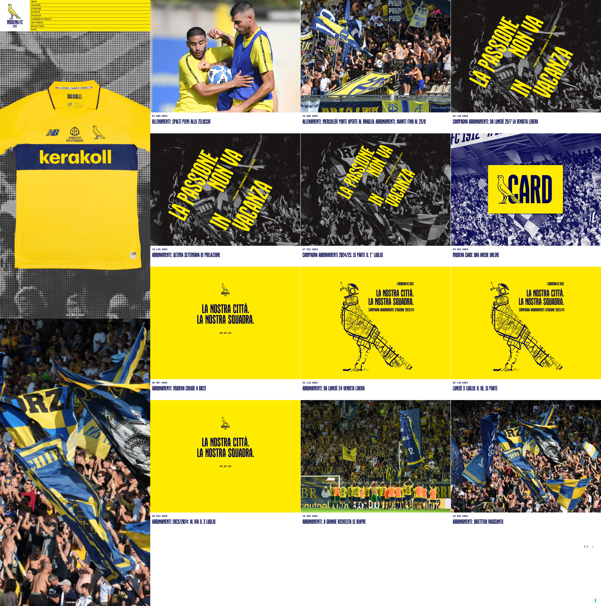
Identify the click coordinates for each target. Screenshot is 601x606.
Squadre (36, 5)
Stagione (36, 8)
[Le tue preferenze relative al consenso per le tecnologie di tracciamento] (595, 600)
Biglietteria (37, 26)
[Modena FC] (14, 16)
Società (35, 12)
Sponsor (36, 15)
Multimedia (37, 22)
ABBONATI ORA (75, 602)
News (34, 1)
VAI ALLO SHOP (75, 315)
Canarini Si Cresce (41, 19)
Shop (34, 29)
